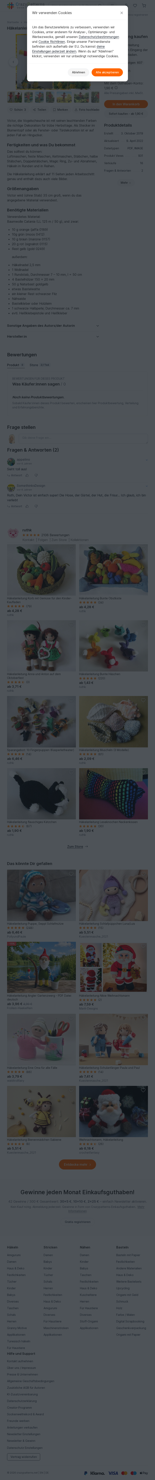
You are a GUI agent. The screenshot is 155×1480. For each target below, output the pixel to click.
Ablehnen (78, 72)
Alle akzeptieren (107, 72)
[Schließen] (121, 12)
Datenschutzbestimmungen (99, 37)
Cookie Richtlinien (52, 42)
